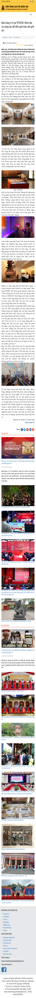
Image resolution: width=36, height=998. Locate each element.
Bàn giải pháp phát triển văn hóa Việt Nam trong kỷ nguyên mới (16, 507)
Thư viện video (8, 940)
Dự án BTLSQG (7, 928)
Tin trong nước (16, 37)
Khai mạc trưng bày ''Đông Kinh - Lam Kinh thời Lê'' (13, 691)
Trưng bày (6, 922)
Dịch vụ (6, 946)
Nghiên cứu (7, 925)
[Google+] (27, 429)
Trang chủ (5, 37)
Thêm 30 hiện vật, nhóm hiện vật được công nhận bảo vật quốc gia (16, 621)
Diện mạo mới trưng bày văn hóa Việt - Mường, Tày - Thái (14, 876)
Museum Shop (8, 954)
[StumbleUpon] (33, 429)
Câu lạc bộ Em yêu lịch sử (10, 949)
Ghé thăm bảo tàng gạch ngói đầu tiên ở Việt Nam (13, 820)
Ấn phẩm (6, 951)
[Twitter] (25, 429)
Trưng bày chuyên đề (9, 938)
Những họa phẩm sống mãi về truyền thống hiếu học (13, 849)
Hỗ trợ (5, 931)
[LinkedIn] (30, 429)
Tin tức (10, 37)
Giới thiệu (6, 917)
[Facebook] (22, 429)
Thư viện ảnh (7, 943)
